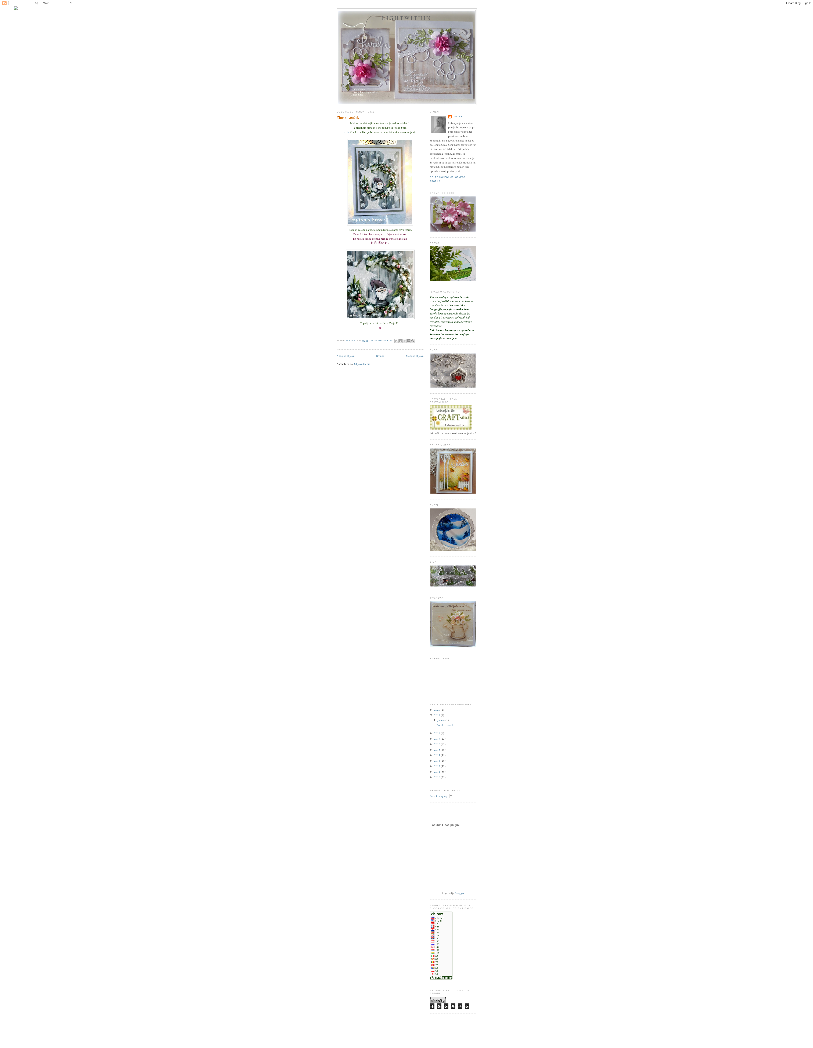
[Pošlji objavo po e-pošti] (396, 341)
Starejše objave (414, 356)
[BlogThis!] (400, 341)
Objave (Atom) (362, 364)
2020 (437, 709)
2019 (437, 715)
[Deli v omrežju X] (404, 341)
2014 (437, 755)
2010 (437, 777)
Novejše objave (345, 356)
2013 (437, 760)
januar (441, 720)
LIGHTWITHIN (406, 17)
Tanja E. (458, 116)
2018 (437, 733)
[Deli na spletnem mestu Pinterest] (413, 341)
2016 (437, 744)
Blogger (459, 893)
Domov (380, 356)
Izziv (346, 132)
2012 (437, 766)
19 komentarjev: (382, 340)
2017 (437, 738)
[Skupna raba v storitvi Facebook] (408, 341)
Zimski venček (348, 117)
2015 (437, 749)
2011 (437, 771)
